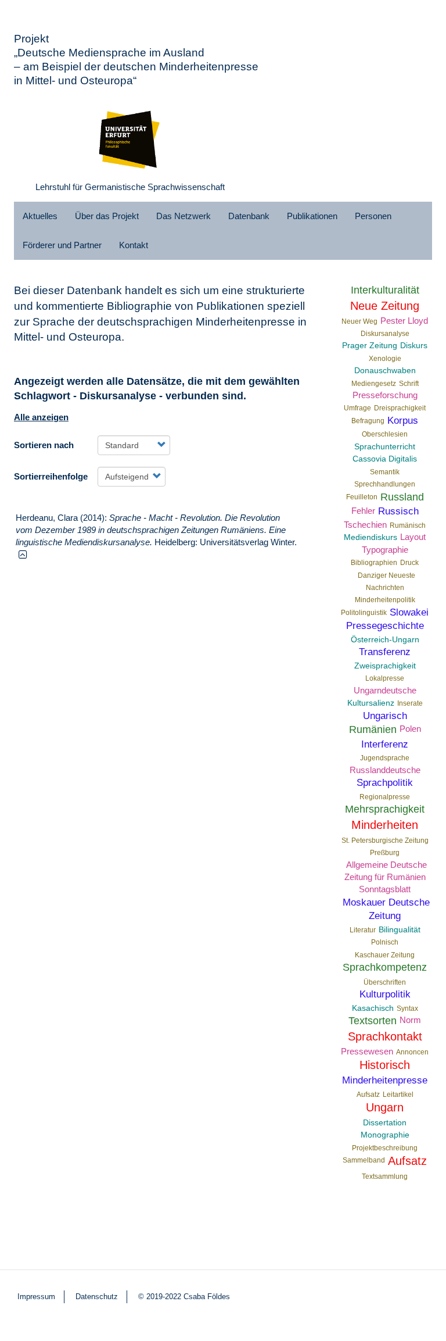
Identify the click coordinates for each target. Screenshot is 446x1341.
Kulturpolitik (385, 994)
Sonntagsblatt (385, 889)
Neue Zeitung (384, 305)
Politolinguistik (364, 613)
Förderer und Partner (62, 245)
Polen (410, 729)
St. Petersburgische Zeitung (385, 840)
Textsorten (372, 1021)
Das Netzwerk (183, 216)
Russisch (398, 511)
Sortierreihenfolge (51, 476)
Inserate (410, 703)
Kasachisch (373, 1008)
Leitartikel (398, 1094)
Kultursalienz (370, 703)
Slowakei (409, 612)
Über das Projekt (107, 216)
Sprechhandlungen (384, 484)
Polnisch (384, 942)
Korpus (402, 420)
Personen (373, 216)
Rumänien (373, 729)
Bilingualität (399, 929)
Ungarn (385, 1107)
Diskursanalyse (385, 334)
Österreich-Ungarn (385, 639)
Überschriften (385, 982)
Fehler (363, 511)
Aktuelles (40, 216)
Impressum (36, 1296)
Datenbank (248, 216)
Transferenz (385, 651)
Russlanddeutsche (385, 770)
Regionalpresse (384, 797)
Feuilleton (361, 497)
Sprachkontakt (385, 1036)
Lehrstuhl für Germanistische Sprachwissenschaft (130, 187)
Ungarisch (385, 715)
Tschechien (365, 525)
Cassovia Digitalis (385, 459)
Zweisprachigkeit (385, 665)
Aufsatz (368, 1094)
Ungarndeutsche (385, 690)
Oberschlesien (385, 434)
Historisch (384, 1065)
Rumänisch (408, 525)
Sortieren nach (44, 445)
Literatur (363, 930)
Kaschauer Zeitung (385, 955)
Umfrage (357, 408)
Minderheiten (384, 824)
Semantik (385, 472)
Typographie (385, 550)
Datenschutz (96, 1296)
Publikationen (312, 216)
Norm (410, 1020)
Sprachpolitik (385, 782)
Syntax (407, 1008)
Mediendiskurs (370, 537)
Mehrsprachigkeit (385, 809)
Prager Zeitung (369, 345)
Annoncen (412, 1052)
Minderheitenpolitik (385, 600)
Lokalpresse (384, 678)
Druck (409, 563)
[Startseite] (130, 137)
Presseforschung (385, 395)
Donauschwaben (385, 370)
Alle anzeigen (41, 417)
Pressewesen (367, 1051)
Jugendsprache (384, 758)
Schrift (409, 384)
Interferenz (384, 744)
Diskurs (413, 345)
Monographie (385, 1135)
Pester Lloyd (404, 321)
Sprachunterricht (384, 446)
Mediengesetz (373, 384)
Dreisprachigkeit (400, 408)
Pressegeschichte (385, 625)
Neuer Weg (359, 321)
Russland (402, 497)
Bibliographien (374, 563)
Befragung (367, 421)
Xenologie (385, 359)
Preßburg (385, 853)
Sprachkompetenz (385, 967)
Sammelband (364, 1160)
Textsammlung (385, 1176)
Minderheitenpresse (384, 1080)
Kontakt (133, 245)
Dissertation (385, 1122)
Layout (413, 537)
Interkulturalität (385, 290)
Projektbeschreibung (385, 1148)
